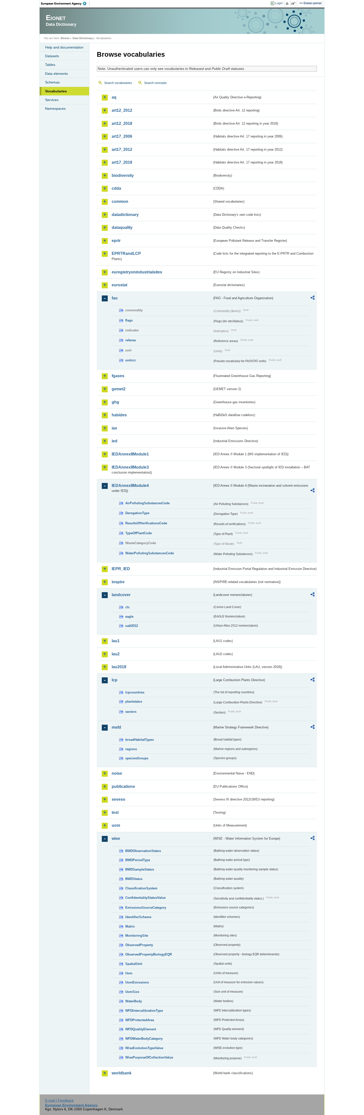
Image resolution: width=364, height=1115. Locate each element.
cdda (116, 188)
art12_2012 (122, 110)
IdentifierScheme (138, 917)
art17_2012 (122, 149)
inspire (118, 582)
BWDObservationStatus (143, 851)
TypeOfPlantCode (138, 533)
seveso (118, 799)
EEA (65, 3)
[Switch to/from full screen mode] (294, 3)
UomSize (132, 992)
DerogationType (137, 513)
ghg (115, 402)
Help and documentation (64, 47)
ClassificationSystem (141, 888)
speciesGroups (136, 758)
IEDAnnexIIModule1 (130, 454)
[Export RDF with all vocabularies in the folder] (312, 298)
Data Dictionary (83, 38)
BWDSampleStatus (139, 869)
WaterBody (133, 1001)
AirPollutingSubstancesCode (147, 503)
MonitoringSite (136, 935)
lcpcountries (134, 692)
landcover (121, 595)
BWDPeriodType (137, 860)
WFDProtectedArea (139, 1020)
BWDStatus (133, 879)
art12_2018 (122, 123)
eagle (129, 616)
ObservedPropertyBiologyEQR (148, 954)
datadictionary (125, 214)
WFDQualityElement (140, 1029)
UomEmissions (137, 982)
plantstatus (133, 701)
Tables (50, 65)
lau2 (116, 654)
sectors (130, 712)
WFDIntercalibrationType (144, 1010)
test (115, 812)
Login (279, 3)
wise (116, 838)
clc (127, 607)
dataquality (122, 227)
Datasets (52, 56)
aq (114, 97)
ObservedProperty (139, 945)
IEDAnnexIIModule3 (130, 467)
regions (131, 749)
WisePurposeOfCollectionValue (149, 1057)
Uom (128, 973)
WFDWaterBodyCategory (144, 1038)
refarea (130, 340)
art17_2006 (122, 136)
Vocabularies (56, 91)
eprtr (116, 241)
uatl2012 (131, 626)
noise (117, 773)
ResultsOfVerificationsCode (146, 523)
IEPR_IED (121, 569)
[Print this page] (288, 3)
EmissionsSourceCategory (145, 907)
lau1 (116, 641)
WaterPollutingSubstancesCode (149, 553)
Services (51, 100)
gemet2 (119, 389)
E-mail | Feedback (59, 1100)
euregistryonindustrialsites (137, 272)
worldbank (121, 1073)
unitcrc (130, 360)
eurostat (119, 285)
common (120, 201)
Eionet (65, 38)
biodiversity (123, 175)
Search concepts (155, 82)
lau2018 (119, 667)
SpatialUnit (133, 964)
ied (114, 441)
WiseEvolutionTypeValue (144, 1048)
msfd (116, 727)
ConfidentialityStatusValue (145, 898)
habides (119, 415)
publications (123, 786)
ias (114, 428)
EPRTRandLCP (126, 253)
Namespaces (55, 108)
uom (116, 825)
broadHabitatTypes (139, 740)
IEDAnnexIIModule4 (130, 485)
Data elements (56, 74)
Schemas (52, 82)
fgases (118, 376)
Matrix (130, 926)
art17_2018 (122, 162)
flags (129, 320)
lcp (114, 680)
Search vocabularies (118, 82)
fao (115, 298)
